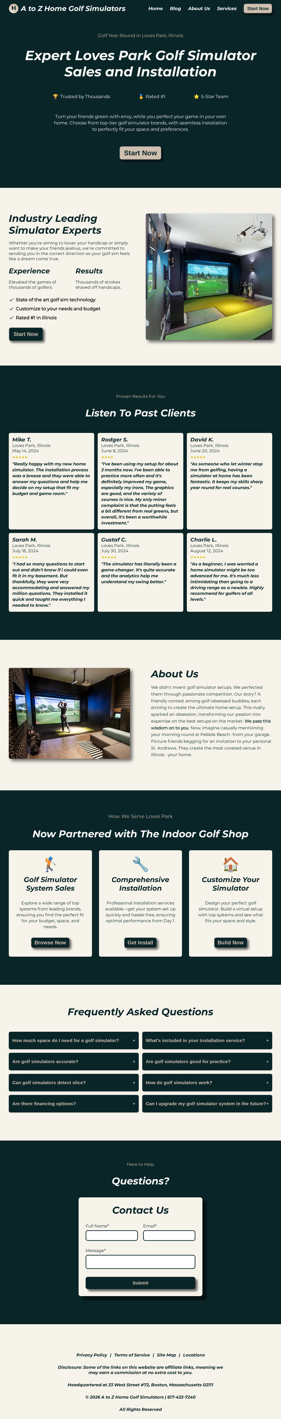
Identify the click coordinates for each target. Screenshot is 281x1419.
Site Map (166, 1355)
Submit (140, 1282)
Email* (150, 1226)
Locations (194, 1355)
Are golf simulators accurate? (73, 1061)
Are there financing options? (73, 1103)
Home (155, 8)
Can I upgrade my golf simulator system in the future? (207, 1103)
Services (227, 8)
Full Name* (97, 1226)
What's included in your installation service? (207, 1040)
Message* (96, 1250)
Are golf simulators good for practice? (207, 1061)
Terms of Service (132, 1355)
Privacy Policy (91, 1355)
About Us (199, 8)
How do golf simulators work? (207, 1082)
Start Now (258, 8)
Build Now (231, 942)
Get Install (140, 942)
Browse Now (50, 942)
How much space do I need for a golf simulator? (73, 1040)
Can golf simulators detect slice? (73, 1082)
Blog (175, 8)
